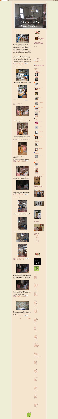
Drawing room (35, 292)
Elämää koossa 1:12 (37, 111)
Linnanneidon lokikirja (37, 72)
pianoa (35, 363)
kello (34, 322)
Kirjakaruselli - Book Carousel (17, 104)
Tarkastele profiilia (37, 47)
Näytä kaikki (43, 174)
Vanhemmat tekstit (29, 318)
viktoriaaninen (35, 403)
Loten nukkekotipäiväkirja (38, 152)
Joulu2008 (35, 310)
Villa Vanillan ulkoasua (40, 155)
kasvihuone (35, 319)
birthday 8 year (36, 279)
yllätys (35, 407)
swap (34, 389)
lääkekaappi (35, 344)
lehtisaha (35, 338)
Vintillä (36, 119)
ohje (34, 358)
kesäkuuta (37, 239)
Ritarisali (36, 135)
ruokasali (35, 380)
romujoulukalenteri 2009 (37, 375)
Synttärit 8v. (35, 390)
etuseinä (35, 296)
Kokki (35, 330)
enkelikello (35, 295)
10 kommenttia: (23, 258)
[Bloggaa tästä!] (25, 63)
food (34, 300)
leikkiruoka (35, 339)
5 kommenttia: (23, 194)
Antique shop (35, 274)
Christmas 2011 (36, 285)
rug (34, 378)
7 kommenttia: (23, 315)
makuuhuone (35, 346)
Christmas (35, 283)
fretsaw (35, 301)
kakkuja (35, 318)
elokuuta (37, 237)
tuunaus (35, 396)
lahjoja (35, 335)
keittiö (17, 259)
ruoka (35, 379)
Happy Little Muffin (37, 87)
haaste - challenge (36, 304)
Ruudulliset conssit (37, 153)
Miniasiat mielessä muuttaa (37, 167)
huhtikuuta (37, 241)
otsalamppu (35, 360)
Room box (35, 376)
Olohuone (21, 161)
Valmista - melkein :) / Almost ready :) (40, 136)
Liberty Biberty (37, 101)
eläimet (35, 293)
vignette (35, 402)
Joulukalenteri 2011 (36, 313)
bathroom (35, 277)
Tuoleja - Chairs (15, 32)
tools (34, 394)
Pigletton (24, 161)
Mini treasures (36, 116)
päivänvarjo (35, 371)
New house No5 (36, 354)
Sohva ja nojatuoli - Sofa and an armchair (19, 262)
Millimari (36, 69)
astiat (34, 275)
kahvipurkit (35, 317)
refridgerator (35, 372)
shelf (34, 384)
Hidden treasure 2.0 (37, 140)
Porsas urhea (35, 367)
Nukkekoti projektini (37, 118)
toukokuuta (37, 240)
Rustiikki (35, 381)
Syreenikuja (36, 77)
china (35, 282)
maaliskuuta (37, 242)
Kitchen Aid (15, 67)
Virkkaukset (35, 404)
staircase (35, 386)
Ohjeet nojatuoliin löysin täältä (16, 276)
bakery (35, 276)
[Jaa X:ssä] (26, 63)
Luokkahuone (35, 343)
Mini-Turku (35, 350)
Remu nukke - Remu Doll (40, 148)
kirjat (34, 325)
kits (24, 64)
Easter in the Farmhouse (40, 102)
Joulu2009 (35, 311)
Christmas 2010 (36, 284)
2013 (35, 234)
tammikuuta (37, 244)
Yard (34, 406)
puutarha (35, 370)
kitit (23, 64)
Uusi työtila (39, 112)
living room (18, 161)
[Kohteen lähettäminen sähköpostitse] (25, 258)
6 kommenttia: (23, 63)
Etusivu (20, 318)
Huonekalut (21, 64)
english (35, 294)
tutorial (35, 395)
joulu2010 (35, 312)
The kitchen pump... (40, 92)
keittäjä (35, 321)
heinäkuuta (37, 238)
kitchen (20, 259)
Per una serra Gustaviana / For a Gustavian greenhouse (40, 144)
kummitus (35, 333)
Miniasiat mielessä (37, 167)
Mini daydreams (37, 162)
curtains (18, 195)
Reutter (35, 373)
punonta (35, 369)
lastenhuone (35, 337)
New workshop (39, 97)
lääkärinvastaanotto (36, 345)
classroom (35, 286)
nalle (34, 352)
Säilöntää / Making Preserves (40, 78)
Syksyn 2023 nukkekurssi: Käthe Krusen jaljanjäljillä (40, 73)
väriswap (35, 405)
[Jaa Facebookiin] (27, 63)
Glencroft (35, 303)
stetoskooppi (35, 387)
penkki (35, 361)
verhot (26, 195)
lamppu (35, 336)
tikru (34, 393)
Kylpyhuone (35, 334)
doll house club (36, 291)
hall (34, 305)
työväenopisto (35, 398)
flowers (35, 299)
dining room (35, 290)
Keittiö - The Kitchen (16, 198)
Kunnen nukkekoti (37, 82)
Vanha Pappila (36, 169)
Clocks (35, 287)
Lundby (35, 342)
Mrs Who (24, 82)
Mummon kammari (36, 351)
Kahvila (35, 316)
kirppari (35, 326)
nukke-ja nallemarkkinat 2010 (37, 356)
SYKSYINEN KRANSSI (40, 121)
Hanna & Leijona (37, 106)
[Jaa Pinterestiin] (28, 258)
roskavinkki (35, 377)
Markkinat (35, 347)
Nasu (39, 37)
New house (35, 353)
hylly (34, 308)
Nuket (35, 355)
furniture (18, 64)
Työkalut (35, 397)
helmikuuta (37, 243)
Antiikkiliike (35, 273)
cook (34, 288)
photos (35, 362)
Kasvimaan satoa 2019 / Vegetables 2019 (40, 88)
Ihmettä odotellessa (37, 160)
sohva (35, 385)
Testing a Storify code (37, 141)
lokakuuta (37, 235)
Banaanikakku (39, 126)
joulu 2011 (35, 309)
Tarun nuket (36, 147)
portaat (35, 368)
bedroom (35, 278)
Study (35, 388)
